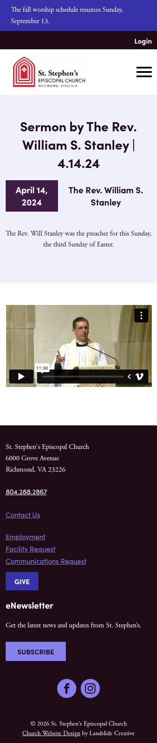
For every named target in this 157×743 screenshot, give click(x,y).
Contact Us (23, 514)
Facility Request (30, 548)
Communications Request (46, 560)
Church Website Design (51, 733)
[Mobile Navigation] (142, 72)
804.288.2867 (26, 491)
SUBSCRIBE (35, 651)
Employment (25, 536)
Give (22, 581)
